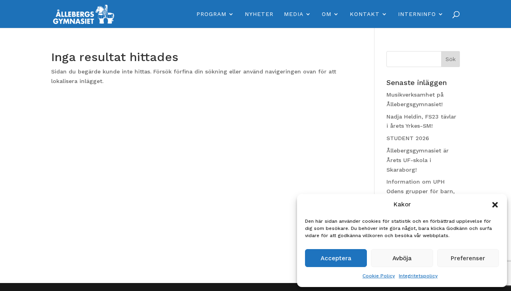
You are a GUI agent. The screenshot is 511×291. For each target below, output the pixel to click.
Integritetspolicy (418, 276)
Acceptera (336, 258)
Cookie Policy (378, 276)
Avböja (402, 258)
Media (293, 14)
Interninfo (417, 14)
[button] (495, 205)
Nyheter (259, 14)
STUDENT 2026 (407, 138)
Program (211, 14)
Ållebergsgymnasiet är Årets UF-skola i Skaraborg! (417, 160)
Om (326, 14)
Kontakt (365, 14)
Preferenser (468, 258)
